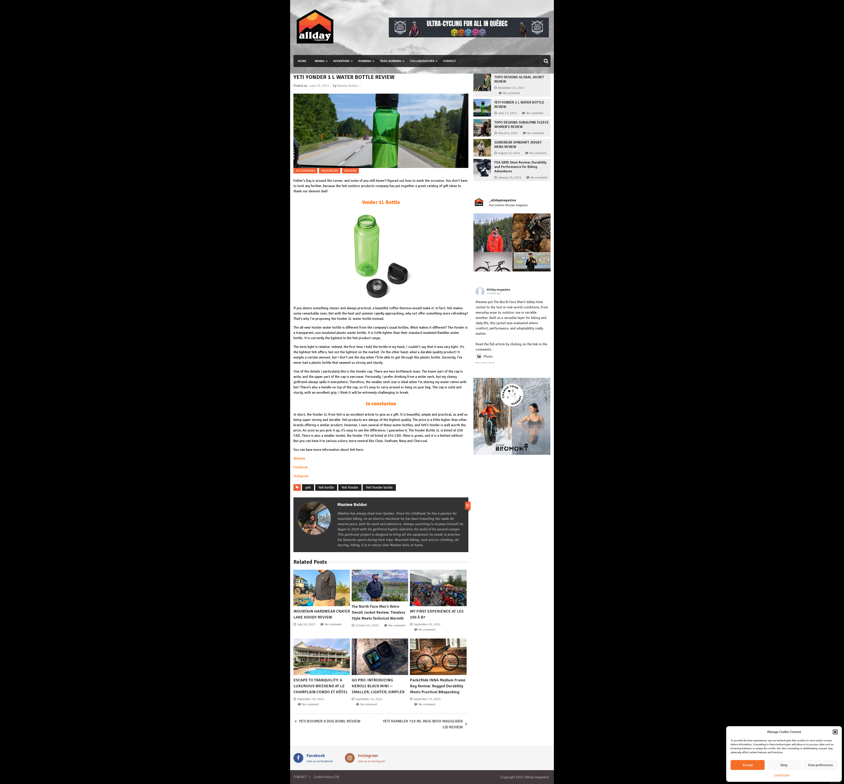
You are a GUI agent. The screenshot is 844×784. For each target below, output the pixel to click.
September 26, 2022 (427, 624)
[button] (835, 732)
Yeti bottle (326, 487)
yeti (308, 487)
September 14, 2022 (368, 699)
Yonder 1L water (349, 319)
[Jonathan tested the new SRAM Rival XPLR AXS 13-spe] (531, 232)
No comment (333, 624)
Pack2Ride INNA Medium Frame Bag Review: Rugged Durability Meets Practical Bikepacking (437, 686)
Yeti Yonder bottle (379, 487)
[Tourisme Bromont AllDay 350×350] (511, 453)
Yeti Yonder (350, 487)
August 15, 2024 (509, 153)
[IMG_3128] (469, 36)
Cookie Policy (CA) (326, 777)
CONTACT (449, 61)
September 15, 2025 (427, 699)
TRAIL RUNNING (390, 61)
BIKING (319, 61)
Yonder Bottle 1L (427, 430)
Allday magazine (498, 289)
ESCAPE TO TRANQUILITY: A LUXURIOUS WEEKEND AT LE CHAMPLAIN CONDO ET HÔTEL (320, 686)
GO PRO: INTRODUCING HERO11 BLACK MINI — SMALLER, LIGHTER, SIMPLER (378, 686)
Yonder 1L (320, 414)
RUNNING (364, 61)
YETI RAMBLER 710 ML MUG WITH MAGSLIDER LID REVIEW (423, 724)
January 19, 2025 (509, 177)
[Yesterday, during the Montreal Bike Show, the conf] (531, 271)
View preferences (820, 765)
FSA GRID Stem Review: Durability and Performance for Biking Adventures (520, 166)
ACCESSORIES (305, 171)
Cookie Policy (782, 775)
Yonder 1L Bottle (381, 202)
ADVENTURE (341, 61)
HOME (302, 61)
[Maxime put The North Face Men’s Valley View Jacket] (492, 232)
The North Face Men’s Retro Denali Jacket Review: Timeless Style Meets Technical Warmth (378, 612)
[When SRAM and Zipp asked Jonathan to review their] (492, 271)
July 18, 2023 (306, 624)
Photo (488, 356)
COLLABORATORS (422, 61)
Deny (784, 765)
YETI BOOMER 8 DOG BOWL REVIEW (329, 721)
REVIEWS (350, 171)
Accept (748, 765)
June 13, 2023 (507, 113)
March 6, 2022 (508, 133)
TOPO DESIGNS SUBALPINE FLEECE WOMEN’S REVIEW (521, 124)
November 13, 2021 (511, 88)
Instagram (301, 476)
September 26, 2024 (310, 699)
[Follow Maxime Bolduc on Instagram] (468, 505)
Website (299, 458)
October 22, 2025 (367, 625)
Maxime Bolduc (347, 86)
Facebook (300, 467)
